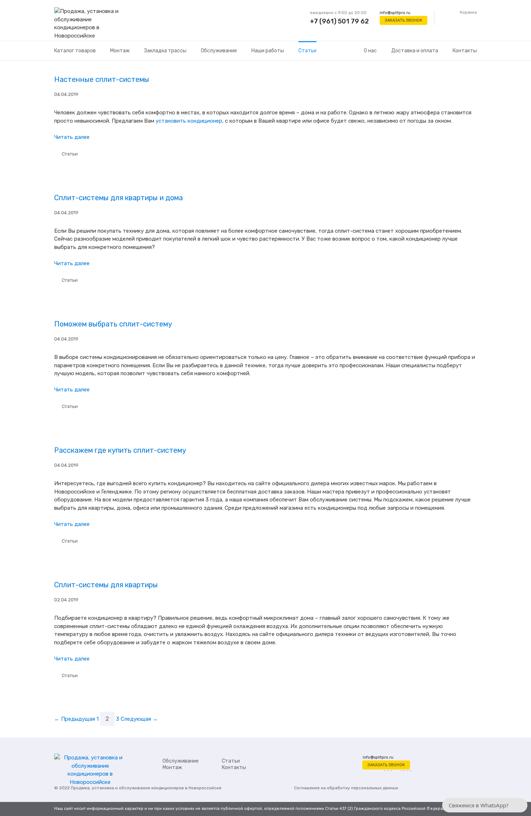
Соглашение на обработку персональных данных (346, 787)
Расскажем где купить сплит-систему (120, 450)
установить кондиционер (189, 121)
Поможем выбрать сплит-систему (113, 324)
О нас (370, 51)
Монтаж (120, 51)
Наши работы (267, 51)
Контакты (465, 51)
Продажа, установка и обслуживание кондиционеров (127, 787)
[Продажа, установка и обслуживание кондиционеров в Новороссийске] (90, 24)
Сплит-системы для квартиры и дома (118, 197)
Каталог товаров (75, 51)
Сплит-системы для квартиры (106, 584)
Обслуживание (219, 51)
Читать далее (72, 137)
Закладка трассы (165, 51)
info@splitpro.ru (395, 12)
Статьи (307, 51)
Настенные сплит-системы (101, 79)
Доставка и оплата (414, 51)
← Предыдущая (74, 719)
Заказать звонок (403, 20)
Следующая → (139, 719)
